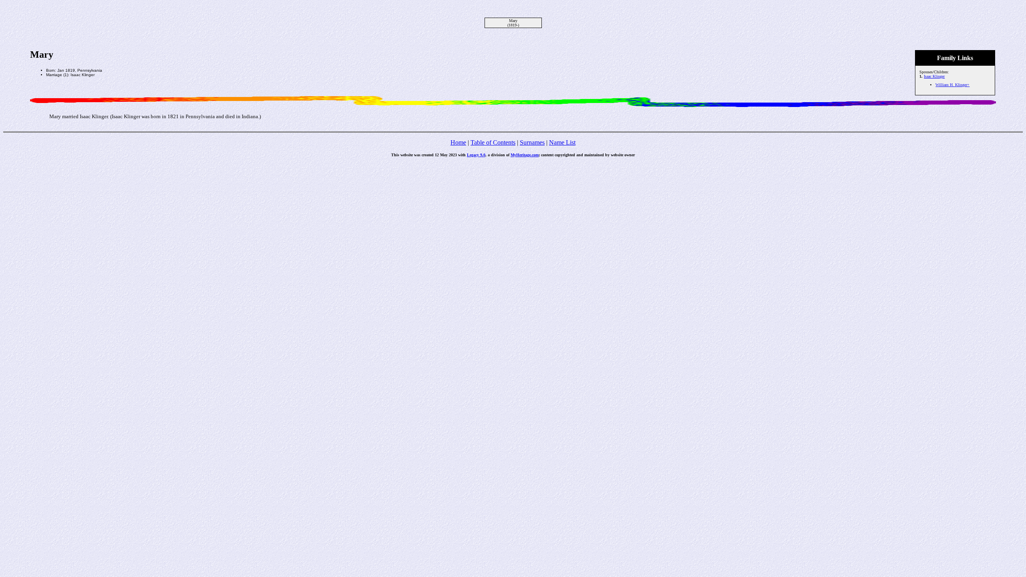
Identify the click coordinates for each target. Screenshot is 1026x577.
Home (458, 142)
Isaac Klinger (934, 76)
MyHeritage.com (525, 155)
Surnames (532, 142)
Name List (562, 142)
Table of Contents (493, 142)
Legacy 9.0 (476, 155)
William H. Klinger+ (952, 85)
